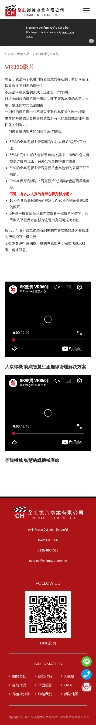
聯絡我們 (45, 694)
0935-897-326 (48, 550)
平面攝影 (45, 685)
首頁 (11, 54)
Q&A (68, 685)
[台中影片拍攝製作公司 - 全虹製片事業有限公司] (34, 12)
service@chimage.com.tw (48, 560)
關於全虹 (19, 676)
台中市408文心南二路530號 (48, 530)
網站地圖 (71, 694)
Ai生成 (69, 676)
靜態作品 (19, 685)
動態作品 (23, 54)
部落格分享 (21, 694)
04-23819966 (48, 540)
